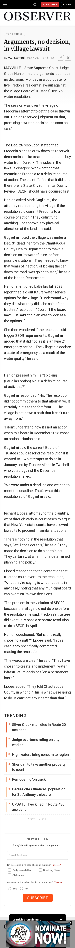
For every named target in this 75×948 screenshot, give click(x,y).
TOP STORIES (14, 34)
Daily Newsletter (21, 870)
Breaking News (51, 870)
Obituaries (18, 875)
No (26, 888)
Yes (14, 888)
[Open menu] (5, 4)
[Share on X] (68, 58)
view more (36, 818)
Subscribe (50, 4)
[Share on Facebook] (61, 58)
